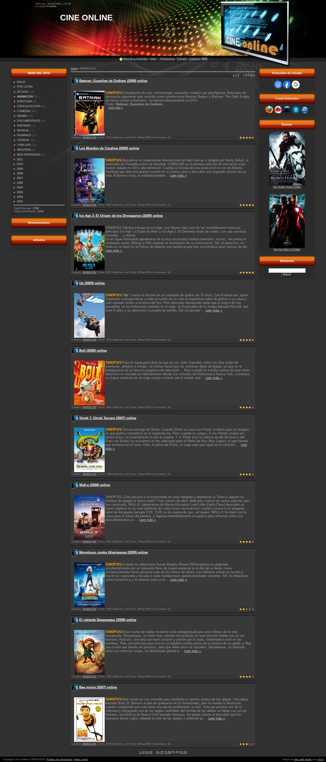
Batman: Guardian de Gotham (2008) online (113, 81)
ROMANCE (24, 135)
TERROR (23, 140)
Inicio (153, 58)
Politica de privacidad (59, 759)
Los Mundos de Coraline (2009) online (109, 148)
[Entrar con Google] (296, 84)
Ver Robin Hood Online (287, 186)
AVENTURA (24, 101)
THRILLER (24, 144)
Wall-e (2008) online (94, 485)
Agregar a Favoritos (135, 58)
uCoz (320, 759)
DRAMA (22, 115)
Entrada (182, 58)
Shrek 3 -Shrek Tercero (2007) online (107, 418)
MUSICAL (23, 130)
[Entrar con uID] (278, 84)
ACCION (22, 91)
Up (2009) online (92, 283)
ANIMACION (25, 96)
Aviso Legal (81, 759)
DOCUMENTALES (28, 120)
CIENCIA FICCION (28, 106)
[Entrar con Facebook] (287, 84)
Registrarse (167, 58)
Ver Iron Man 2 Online (287, 249)
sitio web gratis (302, 759)
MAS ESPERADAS (28, 154)
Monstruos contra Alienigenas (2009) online (113, 552)
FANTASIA (23, 125)
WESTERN (24, 149)
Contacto (194, 58)
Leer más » (115, 107)
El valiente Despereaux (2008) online (107, 620)
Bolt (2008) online (93, 350)
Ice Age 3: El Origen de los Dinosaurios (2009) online (121, 216)
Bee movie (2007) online (98, 687)
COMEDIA (23, 110)
